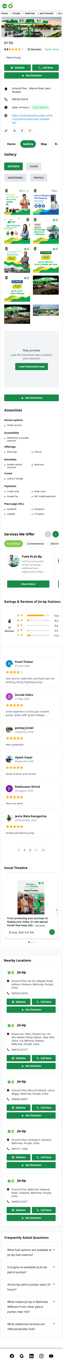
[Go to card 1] (29, 942)
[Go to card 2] (31, 942)
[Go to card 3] (34, 942)
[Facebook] (12, 1356)
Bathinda (30, 13)
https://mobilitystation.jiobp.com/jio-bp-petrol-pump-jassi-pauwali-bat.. (32, 119)
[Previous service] (48, 534)
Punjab (16, 13)
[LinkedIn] (31, 1356)
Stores (4, 13)
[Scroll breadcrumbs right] (61, 13)
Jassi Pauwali (46, 13)
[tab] (11, 144)
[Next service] (55, 534)
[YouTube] (51, 1356)
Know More (28, 584)
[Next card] (57, 910)
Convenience (35, 544)
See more (40, 925)
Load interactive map (31, 366)
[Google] (22, 1356)
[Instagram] (41, 1356)
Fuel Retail (13, 544)
